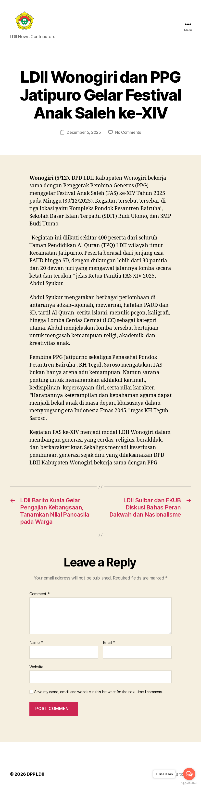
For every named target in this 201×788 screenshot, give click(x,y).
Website (36, 666)
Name (36, 642)
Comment (39, 594)
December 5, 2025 (84, 132)
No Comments (128, 132)
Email (109, 642)
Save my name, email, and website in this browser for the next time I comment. (98, 692)
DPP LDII (35, 774)
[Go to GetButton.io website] (189, 783)
